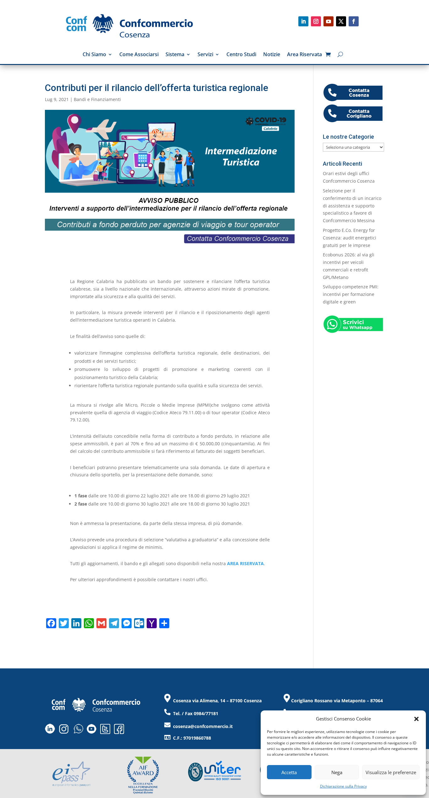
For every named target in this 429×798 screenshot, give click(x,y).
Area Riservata (304, 55)
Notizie (271, 55)
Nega (336, 772)
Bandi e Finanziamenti (97, 99)
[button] (416, 719)
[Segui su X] (341, 21)
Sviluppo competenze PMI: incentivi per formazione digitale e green (350, 294)
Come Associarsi (139, 55)
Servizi (205, 55)
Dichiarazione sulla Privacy (343, 786)
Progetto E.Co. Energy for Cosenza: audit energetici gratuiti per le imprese (349, 237)
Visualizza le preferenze (391, 772)
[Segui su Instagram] (316, 21)
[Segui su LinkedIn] (303, 21)
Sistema (175, 55)
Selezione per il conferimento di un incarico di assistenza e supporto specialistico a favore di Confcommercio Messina (352, 205)
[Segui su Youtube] (328, 21)
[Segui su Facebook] (354, 21)
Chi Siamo (94, 55)
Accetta (289, 772)
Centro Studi (241, 55)
